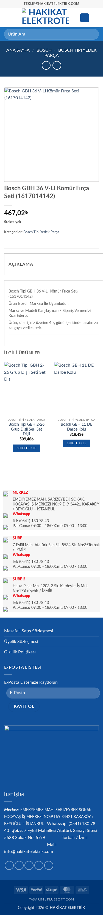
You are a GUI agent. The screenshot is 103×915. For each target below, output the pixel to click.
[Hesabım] (84, 17)
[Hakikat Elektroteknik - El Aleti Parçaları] (45, 17)
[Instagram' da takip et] (19, 865)
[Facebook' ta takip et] (9, 865)
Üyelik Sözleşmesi (21, 641)
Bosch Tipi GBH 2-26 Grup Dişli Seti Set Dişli (26, 429)
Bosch (44, 50)
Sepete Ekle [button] (26, 448)
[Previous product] (56, 65)
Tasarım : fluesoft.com (51, 899)
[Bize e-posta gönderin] (38, 865)
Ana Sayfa (18, 50)
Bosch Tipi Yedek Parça (41, 232)
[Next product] (46, 65)
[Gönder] (92, 34)
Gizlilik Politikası (20, 652)
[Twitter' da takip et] (29, 865)
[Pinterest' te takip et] (48, 865)
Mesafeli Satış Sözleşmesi (28, 631)
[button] (7, 17)
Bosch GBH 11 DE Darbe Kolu (76, 427)
